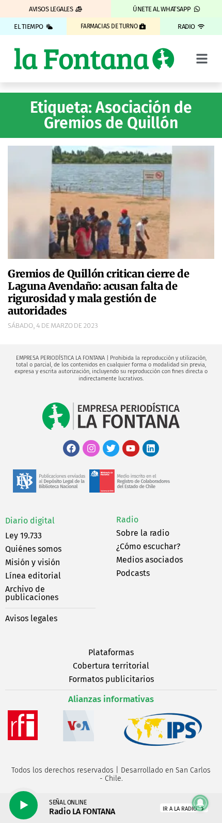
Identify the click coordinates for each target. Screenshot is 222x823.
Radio (127, 519)
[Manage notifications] (200, 803)
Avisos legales (31, 618)
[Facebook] (71, 448)
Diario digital (30, 521)
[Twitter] (111, 448)
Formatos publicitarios (111, 679)
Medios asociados (149, 560)
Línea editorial (33, 576)
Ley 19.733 (23, 535)
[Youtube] (130, 448)
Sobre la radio (142, 533)
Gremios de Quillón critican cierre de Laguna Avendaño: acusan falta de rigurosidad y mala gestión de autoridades (98, 292)
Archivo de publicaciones (31, 593)
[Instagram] (91, 448)
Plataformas (111, 652)
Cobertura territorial (111, 666)
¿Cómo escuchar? (148, 546)
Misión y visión (32, 562)
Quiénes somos (33, 549)
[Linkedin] (150, 448)
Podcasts (133, 573)
